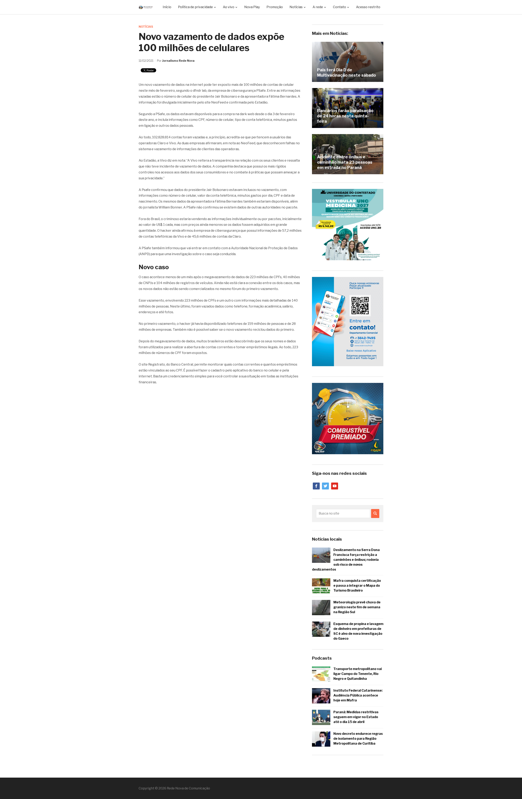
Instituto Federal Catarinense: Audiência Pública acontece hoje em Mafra (358, 695)
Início (167, 7)
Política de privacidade (195, 7)
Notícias (146, 26)
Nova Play (252, 7)
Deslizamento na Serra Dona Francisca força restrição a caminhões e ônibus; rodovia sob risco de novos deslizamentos (346, 559)
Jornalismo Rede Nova (178, 60)
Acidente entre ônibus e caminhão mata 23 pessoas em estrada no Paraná (344, 162)
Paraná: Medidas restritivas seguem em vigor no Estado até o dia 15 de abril (355, 717)
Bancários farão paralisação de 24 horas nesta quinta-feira (345, 116)
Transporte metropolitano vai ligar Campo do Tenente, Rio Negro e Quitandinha (357, 674)
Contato (339, 7)
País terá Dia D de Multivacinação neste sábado (346, 72)
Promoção (275, 7)
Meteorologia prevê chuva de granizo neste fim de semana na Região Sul (356, 607)
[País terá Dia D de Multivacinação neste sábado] (347, 62)
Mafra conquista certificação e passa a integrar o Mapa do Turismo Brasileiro (357, 585)
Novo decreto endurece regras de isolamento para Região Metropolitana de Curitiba (358, 738)
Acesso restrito (368, 7)
